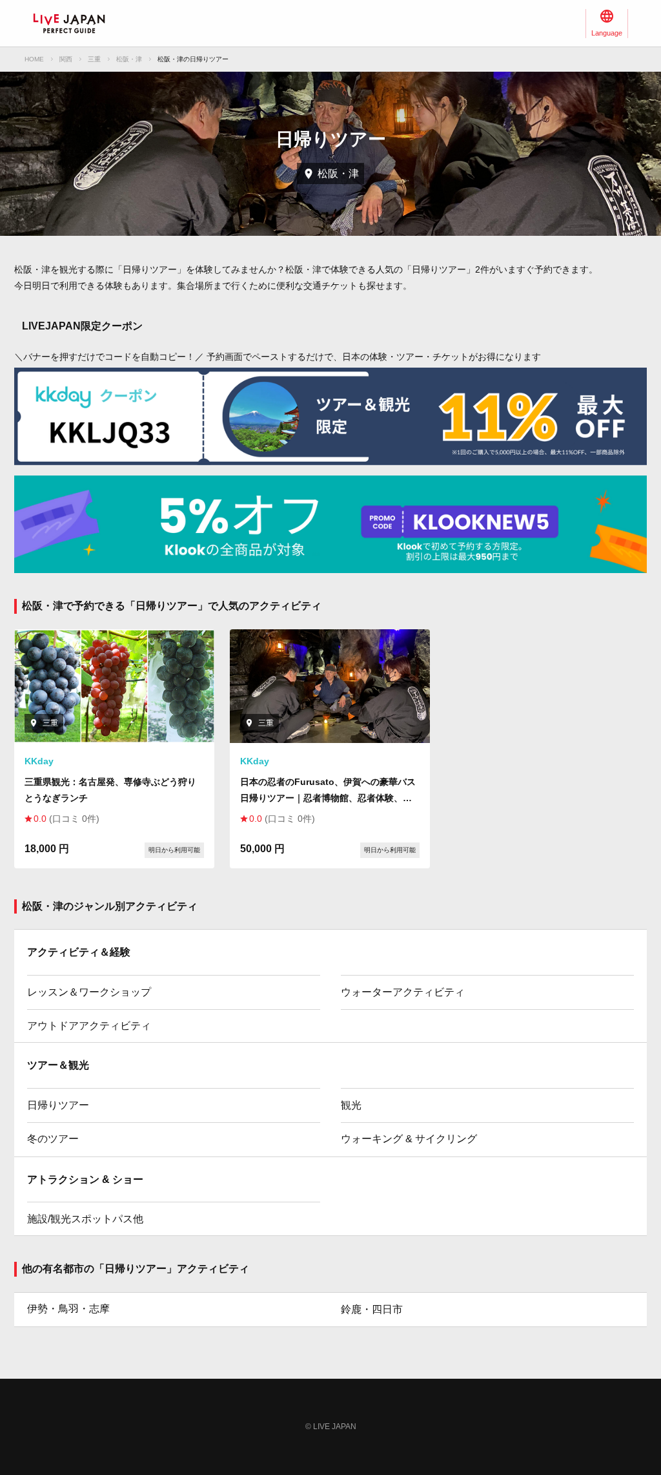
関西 (65, 59)
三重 (94, 59)
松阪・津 (129, 59)
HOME (34, 59)
